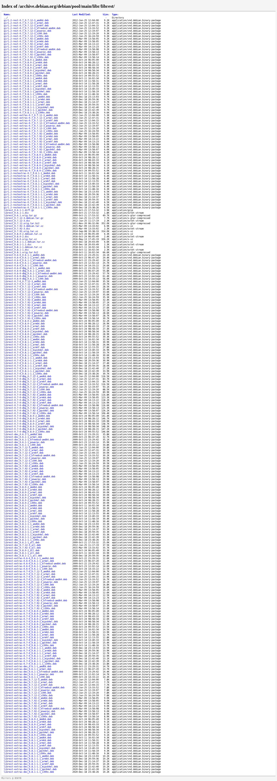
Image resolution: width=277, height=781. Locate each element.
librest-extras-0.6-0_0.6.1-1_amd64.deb (29, 558)
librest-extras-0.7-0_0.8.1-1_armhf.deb (29, 637)
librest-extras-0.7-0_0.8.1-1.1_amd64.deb (30, 648)
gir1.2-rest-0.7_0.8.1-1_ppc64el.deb (27, 91)
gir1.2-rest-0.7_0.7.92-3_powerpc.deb (27, 52)
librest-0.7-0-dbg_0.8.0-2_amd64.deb (27, 416)
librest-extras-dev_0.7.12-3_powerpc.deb (29, 690)
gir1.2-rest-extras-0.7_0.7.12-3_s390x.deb (31, 131)
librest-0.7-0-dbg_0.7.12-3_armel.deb (27, 379)
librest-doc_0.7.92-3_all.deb (22, 547)
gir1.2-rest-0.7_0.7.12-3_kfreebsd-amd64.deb (32, 28)
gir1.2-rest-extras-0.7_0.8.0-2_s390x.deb (30, 170)
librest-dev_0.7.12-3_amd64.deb (23, 447)
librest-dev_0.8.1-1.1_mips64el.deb (26, 534)
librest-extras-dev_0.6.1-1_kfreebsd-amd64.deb (33, 671)
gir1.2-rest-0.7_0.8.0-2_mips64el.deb (27, 70)
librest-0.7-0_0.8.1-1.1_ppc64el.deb (27, 371)
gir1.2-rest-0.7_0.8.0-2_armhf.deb (25, 67)
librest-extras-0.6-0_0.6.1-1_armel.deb (29, 561)
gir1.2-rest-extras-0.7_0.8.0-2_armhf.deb (30, 162)
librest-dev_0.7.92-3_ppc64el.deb (25, 482)
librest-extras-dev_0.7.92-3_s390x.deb (28, 716)
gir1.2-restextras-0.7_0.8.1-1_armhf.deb (29, 181)
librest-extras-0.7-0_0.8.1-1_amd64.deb (29, 629)
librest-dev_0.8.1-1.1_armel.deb (24, 529)
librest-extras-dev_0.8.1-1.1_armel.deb (29, 761)
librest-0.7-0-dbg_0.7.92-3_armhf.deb (27, 402)
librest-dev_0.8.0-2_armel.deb (23, 492)
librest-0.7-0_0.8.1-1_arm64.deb (24, 342)
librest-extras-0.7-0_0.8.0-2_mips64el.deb (31, 621)
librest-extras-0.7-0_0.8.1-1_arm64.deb (29, 632)
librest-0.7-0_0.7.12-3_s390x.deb (25, 297)
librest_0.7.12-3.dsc (17, 220)
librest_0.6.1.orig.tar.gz (20, 215)
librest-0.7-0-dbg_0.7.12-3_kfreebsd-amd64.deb (33, 384)
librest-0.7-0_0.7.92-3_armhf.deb (25, 307)
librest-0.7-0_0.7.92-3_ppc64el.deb (26, 315)
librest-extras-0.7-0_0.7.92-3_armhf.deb (29, 598)
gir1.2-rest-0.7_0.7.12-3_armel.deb (26, 23)
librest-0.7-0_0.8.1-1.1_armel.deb (25, 363)
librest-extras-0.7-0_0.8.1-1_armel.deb (29, 635)
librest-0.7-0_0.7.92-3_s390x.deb (25, 318)
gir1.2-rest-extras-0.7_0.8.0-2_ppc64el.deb (31, 168)
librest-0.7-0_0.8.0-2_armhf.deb (24, 329)
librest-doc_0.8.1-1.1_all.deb (23, 555)
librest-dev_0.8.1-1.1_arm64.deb (24, 526)
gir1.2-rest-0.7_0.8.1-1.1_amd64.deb (27, 97)
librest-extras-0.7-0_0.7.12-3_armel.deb (29, 574)
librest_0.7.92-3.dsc (17, 228)
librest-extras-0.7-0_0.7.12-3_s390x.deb (29, 587)
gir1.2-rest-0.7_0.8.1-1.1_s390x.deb (27, 112)
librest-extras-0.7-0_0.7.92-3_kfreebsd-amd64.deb (35, 600)
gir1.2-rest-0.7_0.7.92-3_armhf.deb (26, 46)
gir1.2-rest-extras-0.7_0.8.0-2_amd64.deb (30, 155)
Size (106, 14)
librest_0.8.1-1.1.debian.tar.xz (24, 242)
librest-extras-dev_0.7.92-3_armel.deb (28, 703)
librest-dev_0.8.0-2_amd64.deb (23, 487)
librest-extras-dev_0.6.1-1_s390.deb (27, 677)
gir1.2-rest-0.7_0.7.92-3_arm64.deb (26, 41)
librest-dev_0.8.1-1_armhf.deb (23, 513)
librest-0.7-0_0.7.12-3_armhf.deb (25, 286)
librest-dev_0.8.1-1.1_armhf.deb (24, 532)
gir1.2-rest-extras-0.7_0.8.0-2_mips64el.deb (32, 165)
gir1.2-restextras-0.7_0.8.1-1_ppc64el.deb (31, 186)
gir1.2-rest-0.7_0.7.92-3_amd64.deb (26, 38)
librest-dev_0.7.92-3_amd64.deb (23, 466)
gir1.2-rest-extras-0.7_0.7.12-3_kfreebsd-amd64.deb (37, 123)
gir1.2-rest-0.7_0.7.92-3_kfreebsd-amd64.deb (32, 49)
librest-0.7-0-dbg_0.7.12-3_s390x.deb (27, 392)
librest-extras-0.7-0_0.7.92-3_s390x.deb (29, 608)
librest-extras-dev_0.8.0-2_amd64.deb (27, 719)
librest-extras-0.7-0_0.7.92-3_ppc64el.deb (31, 605)
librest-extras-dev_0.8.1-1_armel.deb (27, 743)
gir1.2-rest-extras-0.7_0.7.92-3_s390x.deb (31, 152)
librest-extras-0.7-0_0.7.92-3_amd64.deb (29, 590)
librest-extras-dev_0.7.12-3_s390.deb (27, 693)
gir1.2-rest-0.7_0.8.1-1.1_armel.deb (27, 102)
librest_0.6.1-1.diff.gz (19, 210)
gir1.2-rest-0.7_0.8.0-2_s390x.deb (25, 75)
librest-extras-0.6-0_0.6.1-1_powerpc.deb (30, 566)
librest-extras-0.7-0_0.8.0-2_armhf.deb (29, 619)
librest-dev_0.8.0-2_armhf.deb (23, 495)
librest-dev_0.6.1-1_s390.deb (22, 445)
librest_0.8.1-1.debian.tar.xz (23, 247)
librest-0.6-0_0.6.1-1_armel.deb (24, 257)
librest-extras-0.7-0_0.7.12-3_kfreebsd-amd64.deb (35, 579)
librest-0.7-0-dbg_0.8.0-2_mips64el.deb (29, 426)
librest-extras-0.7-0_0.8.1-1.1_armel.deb (30, 653)
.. (5, 17)
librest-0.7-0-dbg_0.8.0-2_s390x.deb (27, 431)
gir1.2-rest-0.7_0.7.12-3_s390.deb (25, 33)
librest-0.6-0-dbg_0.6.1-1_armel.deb (27, 271)
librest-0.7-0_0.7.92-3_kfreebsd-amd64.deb (31, 310)
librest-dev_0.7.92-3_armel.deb (23, 471)
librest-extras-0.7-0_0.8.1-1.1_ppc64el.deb (31, 661)
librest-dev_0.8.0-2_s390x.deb (23, 503)
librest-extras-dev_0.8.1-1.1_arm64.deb (29, 758)
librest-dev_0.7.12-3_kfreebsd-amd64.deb (29, 455)
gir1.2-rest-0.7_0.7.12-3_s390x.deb (26, 36)
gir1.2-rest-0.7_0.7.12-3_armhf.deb (26, 25)
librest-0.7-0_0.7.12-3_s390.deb (24, 294)
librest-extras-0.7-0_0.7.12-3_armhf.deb (29, 576)
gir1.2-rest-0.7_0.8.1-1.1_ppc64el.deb (28, 110)
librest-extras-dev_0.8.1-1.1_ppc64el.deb (30, 769)
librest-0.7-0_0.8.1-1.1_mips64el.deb (27, 368)
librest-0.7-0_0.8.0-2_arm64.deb (24, 323)
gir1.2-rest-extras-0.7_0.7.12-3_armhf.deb (31, 120)
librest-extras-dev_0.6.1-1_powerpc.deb (29, 674)
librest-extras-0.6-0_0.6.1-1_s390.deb (28, 569)
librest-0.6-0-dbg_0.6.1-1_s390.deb (26, 278)
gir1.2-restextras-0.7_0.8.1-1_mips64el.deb (31, 184)
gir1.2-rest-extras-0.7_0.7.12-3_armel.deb (31, 118)
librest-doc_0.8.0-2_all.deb (21, 550)
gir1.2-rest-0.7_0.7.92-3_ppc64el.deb (27, 54)
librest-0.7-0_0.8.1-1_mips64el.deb (26, 350)
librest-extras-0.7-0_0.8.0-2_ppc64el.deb (30, 624)
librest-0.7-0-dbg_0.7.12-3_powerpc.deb (29, 387)
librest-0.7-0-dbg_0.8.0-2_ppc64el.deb (28, 429)
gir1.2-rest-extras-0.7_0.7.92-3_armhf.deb (31, 141)
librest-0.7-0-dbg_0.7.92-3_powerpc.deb (29, 408)
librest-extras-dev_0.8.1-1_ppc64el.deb (29, 751)
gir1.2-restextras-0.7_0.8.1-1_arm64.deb (29, 176)
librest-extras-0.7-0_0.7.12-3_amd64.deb (29, 571)
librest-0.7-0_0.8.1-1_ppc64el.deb (25, 352)
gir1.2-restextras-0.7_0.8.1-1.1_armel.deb (31, 197)
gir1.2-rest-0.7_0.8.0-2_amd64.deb (25, 60)
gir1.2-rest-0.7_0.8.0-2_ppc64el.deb (27, 73)
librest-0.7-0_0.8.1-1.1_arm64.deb (25, 360)
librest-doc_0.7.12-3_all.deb (22, 545)
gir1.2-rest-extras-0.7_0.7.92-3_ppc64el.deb (32, 149)
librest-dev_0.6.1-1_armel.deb (23, 437)
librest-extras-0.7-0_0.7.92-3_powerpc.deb (31, 603)
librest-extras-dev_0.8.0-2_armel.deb (27, 724)
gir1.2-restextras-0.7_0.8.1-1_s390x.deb (29, 189)
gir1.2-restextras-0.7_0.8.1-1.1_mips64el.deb (33, 202)
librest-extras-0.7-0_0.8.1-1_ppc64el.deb (30, 642)
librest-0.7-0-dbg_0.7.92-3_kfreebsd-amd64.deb (33, 405)
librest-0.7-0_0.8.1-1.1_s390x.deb (25, 373)
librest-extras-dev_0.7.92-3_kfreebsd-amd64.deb (34, 708)
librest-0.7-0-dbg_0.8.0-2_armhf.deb (27, 424)
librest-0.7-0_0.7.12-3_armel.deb (25, 284)
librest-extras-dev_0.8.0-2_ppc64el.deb (29, 732)
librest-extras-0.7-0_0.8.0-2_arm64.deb (29, 613)
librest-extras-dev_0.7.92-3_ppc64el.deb (29, 714)
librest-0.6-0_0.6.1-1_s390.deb (23, 265)
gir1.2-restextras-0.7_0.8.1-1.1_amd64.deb (31, 191)
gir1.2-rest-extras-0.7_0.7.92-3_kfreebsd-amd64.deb (37, 144)
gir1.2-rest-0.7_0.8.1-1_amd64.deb (25, 78)
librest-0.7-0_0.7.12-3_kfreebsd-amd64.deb (31, 289)
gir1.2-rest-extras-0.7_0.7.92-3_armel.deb (31, 139)
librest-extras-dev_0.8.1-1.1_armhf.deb (29, 764)
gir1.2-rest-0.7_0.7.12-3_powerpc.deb (27, 31)
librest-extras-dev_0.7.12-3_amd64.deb (28, 679)
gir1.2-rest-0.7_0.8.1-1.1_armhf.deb (27, 104)
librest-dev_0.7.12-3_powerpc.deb (25, 458)
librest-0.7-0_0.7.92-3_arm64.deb (25, 302)
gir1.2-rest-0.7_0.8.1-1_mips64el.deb (27, 89)
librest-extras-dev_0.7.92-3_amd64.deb (28, 698)
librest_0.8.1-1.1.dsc (17, 244)
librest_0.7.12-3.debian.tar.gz (23, 218)
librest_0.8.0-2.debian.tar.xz (23, 234)
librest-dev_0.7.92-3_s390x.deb (23, 484)
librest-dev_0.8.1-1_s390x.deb (23, 521)
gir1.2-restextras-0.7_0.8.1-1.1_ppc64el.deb (32, 205)
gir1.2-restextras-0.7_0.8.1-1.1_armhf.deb (31, 199)
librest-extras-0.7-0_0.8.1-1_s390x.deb (29, 645)
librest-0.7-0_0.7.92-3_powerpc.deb (26, 313)
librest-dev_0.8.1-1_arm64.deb (23, 508)
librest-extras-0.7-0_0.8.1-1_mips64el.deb (31, 640)
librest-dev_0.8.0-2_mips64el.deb (25, 497)
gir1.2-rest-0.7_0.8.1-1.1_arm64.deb (27, 99)
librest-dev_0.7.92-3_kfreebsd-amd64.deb (29, 476)
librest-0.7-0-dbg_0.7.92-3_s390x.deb (27, 413)
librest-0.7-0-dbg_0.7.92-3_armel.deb (27, 400)
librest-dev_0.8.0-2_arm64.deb (23, 489)
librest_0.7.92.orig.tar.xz (21, 231)
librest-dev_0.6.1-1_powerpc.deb (24, 442)
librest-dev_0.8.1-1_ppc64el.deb (24, 518)
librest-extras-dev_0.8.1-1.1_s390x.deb (29, 772)
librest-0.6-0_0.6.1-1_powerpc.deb (25, 263)
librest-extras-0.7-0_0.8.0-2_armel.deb (29, 616)
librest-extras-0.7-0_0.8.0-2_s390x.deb (29, 627)
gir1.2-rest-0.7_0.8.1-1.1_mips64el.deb (29, 107)
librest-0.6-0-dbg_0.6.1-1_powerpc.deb (28, 276)
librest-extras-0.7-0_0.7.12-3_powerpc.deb (31, 582)
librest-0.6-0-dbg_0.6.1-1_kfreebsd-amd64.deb (33, 273)
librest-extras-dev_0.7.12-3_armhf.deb (28, 685)
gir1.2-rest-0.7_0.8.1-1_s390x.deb (25, 94)
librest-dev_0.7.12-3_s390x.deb (23, 463)
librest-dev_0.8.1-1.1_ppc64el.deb (25, 537)
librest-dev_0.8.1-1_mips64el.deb (25, 516)
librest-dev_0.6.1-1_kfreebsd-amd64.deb (29, 439)
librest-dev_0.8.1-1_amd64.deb (23, 505)
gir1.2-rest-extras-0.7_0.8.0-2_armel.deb (30, 160)
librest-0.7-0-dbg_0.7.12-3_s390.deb (27, 389)
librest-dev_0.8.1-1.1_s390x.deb (24, 540)
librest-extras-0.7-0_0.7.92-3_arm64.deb (29, 592)
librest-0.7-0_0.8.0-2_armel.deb (24, 326)
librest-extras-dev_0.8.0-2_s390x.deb (27, 735)
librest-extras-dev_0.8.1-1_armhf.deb (27, 745)
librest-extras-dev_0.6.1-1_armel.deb (27, 669)
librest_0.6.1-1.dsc (16, 213)
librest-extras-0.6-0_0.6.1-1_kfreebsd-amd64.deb (35, 563)
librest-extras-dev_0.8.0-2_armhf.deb (27, 727)
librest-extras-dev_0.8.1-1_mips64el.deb (29, 748)
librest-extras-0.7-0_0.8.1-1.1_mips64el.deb (32, 658)
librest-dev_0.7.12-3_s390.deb (23, 460)
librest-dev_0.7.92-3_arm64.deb (23, 468)
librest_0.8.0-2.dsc (16, 236)
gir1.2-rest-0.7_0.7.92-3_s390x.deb (26, 57)
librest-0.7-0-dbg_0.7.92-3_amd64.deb (27, 395)
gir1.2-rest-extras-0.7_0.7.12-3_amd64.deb (31, 115)
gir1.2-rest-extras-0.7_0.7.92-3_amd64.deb (31, 133)
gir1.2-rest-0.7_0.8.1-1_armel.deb (25, 83)
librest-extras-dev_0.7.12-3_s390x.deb (28, 695)
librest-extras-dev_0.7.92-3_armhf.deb (28, 706)
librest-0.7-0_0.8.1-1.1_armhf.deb (25, 366)
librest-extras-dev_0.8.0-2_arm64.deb (27, 722)
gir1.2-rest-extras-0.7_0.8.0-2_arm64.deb (30, 157)
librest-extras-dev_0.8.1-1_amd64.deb (27, 737)
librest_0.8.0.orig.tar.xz (20, 239)
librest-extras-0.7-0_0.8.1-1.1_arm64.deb (30, 650)
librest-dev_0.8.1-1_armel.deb (23, 511)
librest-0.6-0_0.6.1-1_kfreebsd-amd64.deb (30, 260)
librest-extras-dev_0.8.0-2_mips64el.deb (29, 729)
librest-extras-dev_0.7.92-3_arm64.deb (28, 700)
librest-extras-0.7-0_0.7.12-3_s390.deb (29, 584)
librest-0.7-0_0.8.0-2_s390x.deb (24, 336)
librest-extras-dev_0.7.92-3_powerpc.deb (29, 711)
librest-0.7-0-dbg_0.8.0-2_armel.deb (27, 421)
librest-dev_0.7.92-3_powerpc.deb (25, 479)
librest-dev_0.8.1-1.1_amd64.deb (24, 524)
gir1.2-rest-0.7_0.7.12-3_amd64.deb (26, 20)
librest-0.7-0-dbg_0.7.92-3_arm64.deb (27, 397)
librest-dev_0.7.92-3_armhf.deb (23, 474)
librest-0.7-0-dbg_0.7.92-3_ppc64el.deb (29, 410)
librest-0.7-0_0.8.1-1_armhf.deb (24, 347)
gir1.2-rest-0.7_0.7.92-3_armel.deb (26, 44)
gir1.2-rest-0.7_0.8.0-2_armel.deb (25, 65)
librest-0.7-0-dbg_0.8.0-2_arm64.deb (27, 418)
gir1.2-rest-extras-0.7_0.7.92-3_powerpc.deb (32, 147)
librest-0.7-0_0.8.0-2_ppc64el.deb (25, 334)
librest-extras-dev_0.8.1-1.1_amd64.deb (29, 756)
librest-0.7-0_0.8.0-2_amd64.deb (24, 321)
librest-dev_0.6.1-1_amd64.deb (23, 434)
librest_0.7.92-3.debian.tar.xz (23, 226)
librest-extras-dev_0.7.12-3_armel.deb (28, 682)
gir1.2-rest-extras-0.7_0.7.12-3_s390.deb (30, 128)
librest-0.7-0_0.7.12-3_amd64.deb (25, 281)
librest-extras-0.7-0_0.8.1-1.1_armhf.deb (30, 656)
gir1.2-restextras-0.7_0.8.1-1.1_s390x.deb (31, 207)
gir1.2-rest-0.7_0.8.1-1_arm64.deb (25, 81)
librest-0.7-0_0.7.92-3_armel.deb (25, 305)
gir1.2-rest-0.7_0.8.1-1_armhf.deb (25, 86)
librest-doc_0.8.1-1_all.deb (21, 553)
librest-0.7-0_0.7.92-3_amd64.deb (25, 300)
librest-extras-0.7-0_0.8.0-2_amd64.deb (29, 611)
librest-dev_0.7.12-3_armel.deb (23, 450)
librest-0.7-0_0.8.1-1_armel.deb (24, 344)
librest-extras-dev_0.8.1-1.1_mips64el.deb (31, 766)
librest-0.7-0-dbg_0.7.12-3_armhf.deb (27, 381)
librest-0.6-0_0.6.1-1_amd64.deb (24, 255)
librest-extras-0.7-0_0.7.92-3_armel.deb (29, 595)
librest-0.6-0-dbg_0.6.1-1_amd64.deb (27, 268)
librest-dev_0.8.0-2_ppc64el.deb (24, 500)
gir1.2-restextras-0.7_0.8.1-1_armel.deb (29, 178)
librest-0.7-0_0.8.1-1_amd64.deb (24, 339)
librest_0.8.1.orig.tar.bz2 (21, 252)
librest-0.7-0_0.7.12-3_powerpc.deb (26, 292)
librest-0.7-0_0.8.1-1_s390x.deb (24, 355)
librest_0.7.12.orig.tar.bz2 (21, 223)
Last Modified (81, 14)
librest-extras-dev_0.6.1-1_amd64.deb (27, 666)
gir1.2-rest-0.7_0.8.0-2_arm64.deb (25, 62)
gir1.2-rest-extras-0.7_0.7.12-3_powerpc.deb (32, 126)
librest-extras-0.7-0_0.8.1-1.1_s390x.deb (30, 664)
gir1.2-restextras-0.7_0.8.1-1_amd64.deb (29, 173)
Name (7, 14)
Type (115, 14)
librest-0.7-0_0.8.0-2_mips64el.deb (26, 331)
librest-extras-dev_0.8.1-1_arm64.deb (27, 740)
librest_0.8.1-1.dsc (16, 249)
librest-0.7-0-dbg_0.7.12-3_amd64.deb (27, 376)
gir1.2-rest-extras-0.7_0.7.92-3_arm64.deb (31, 136)
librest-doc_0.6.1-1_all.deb (21, 542)
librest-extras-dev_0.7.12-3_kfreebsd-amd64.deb (34, 687)
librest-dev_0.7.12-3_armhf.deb (23, 453)
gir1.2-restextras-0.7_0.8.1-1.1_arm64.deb (31, 194)
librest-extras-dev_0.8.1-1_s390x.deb (27, 753)
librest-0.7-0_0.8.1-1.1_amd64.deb (25, 358)
